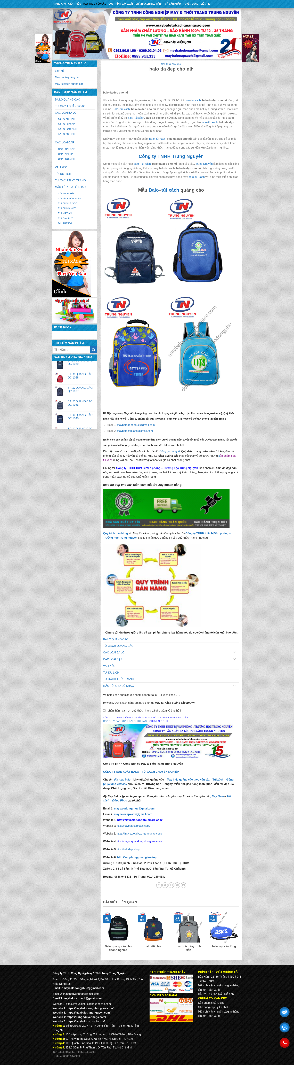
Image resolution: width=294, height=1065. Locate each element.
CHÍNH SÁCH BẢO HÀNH (149, 4)
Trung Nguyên (204, 163)
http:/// (137, 857)
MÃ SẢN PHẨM (173, 4)
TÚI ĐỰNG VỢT (67, 208)
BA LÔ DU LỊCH (66, 119)
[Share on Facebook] (159, 885)
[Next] (239, 934)
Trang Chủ (59, 4)
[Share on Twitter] (165, 885)
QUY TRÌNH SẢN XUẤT (121, 4)
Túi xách (145, 163)
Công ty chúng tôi (170, 451)
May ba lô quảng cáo (67, 77)
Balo (115, 109)
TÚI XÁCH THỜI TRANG (70, 180)
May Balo (218, 796)
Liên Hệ (205, 4)
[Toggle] (234, 652)
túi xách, (196, 100)
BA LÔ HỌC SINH (67, 129)
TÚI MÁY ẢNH (65, 213)
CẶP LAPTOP (65, 154)
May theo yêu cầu (94, 4)
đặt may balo (122, 779)
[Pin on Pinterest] (177, 885)
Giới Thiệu (74, 4)
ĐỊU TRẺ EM (65, 223)
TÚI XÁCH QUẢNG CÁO (70, 106)
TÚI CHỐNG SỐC (67, 203)
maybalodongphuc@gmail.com (83, 988)
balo (187, 100)
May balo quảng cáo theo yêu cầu (188, 779)
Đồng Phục (119, 800)
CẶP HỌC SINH (66, 159)
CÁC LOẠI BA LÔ (65, 112)
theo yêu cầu (118, 784)
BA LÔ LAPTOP (66, 124)
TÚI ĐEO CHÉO (66, 193)
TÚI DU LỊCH (63, 174)
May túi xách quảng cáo (69, 83)
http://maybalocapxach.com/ (133, 825)
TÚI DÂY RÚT (65, 218)
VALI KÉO (61, 167)
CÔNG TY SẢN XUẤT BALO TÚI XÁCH (126, 721)
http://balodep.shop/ (128, 849)
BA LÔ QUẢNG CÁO (67, 99)
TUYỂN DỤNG (190, 4)
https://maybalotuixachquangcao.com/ (139, 833)
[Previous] (102, 934)
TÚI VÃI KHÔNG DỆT (69, 198)
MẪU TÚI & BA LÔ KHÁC (70, 187)
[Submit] (93, 349)
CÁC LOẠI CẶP (64, 142)
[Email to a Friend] (171, 885)
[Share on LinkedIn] (183, 885)
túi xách (125, 109)
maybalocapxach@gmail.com (82, 998)
